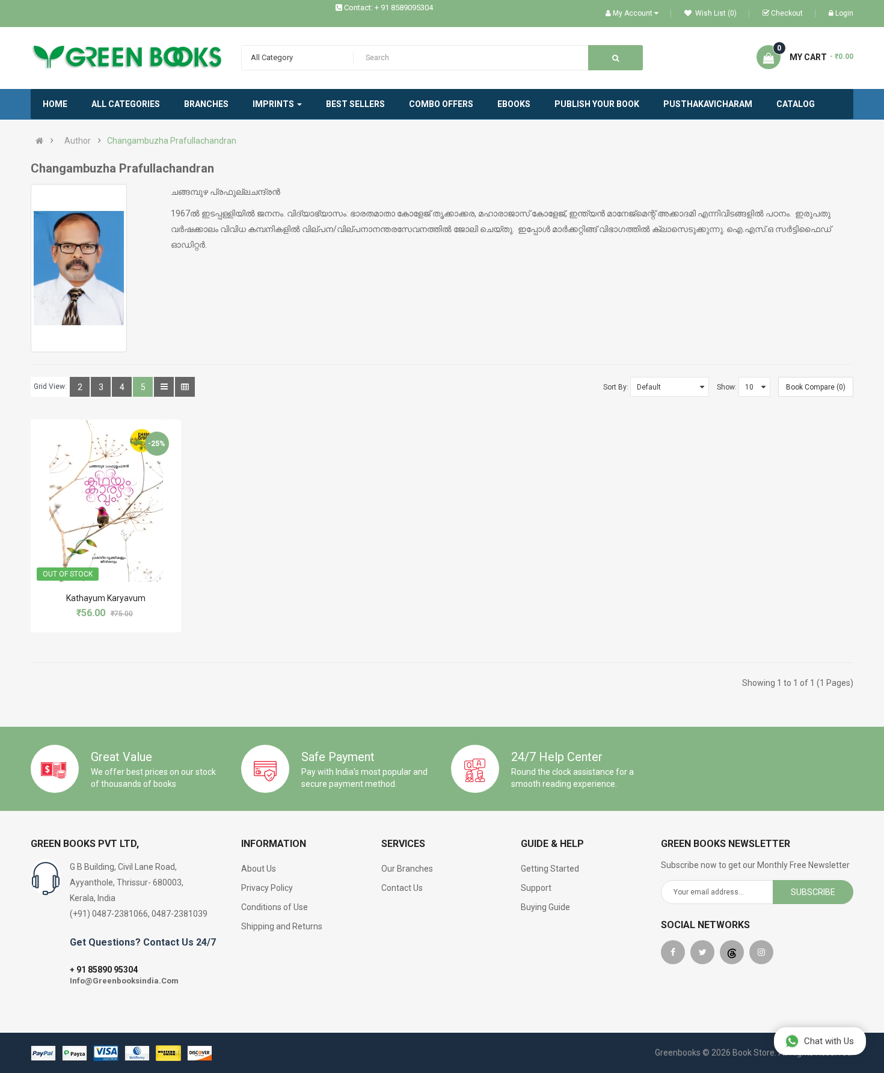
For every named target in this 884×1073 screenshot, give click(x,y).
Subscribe (813, 892)
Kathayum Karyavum (106, 598)
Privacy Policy (267, 888)
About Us (258, 868)
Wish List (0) (715, 13)
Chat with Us (829, 1041)
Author (77, 140)
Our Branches (407, 868)
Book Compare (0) (816, 387)
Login (844, 13)
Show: (727, 387)
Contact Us (402, 888)
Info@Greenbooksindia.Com (124, 980)
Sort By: (615, 387)
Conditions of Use (274, 907)
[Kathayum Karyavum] (106, 501)
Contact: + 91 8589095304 (388, 7)
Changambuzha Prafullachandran (171, 140)
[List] (164, 387)
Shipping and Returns (281, 926)
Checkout (787, 13)
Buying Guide (545, 907)
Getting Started (550, 868)
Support (536, 888)
